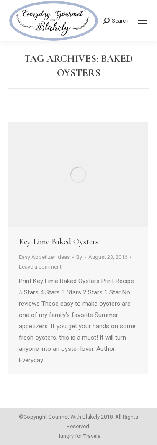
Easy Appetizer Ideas (44, 257)
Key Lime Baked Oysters (58, 242)
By (79, 257)
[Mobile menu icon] (143, 21)
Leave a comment (40, 266)
